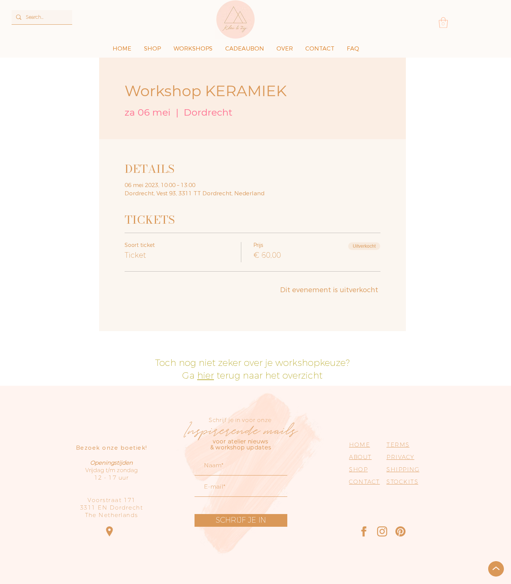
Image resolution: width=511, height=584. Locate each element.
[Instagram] (382, 531)
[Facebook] (364, 531)
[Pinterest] (400, 531)
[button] (443, 22)
